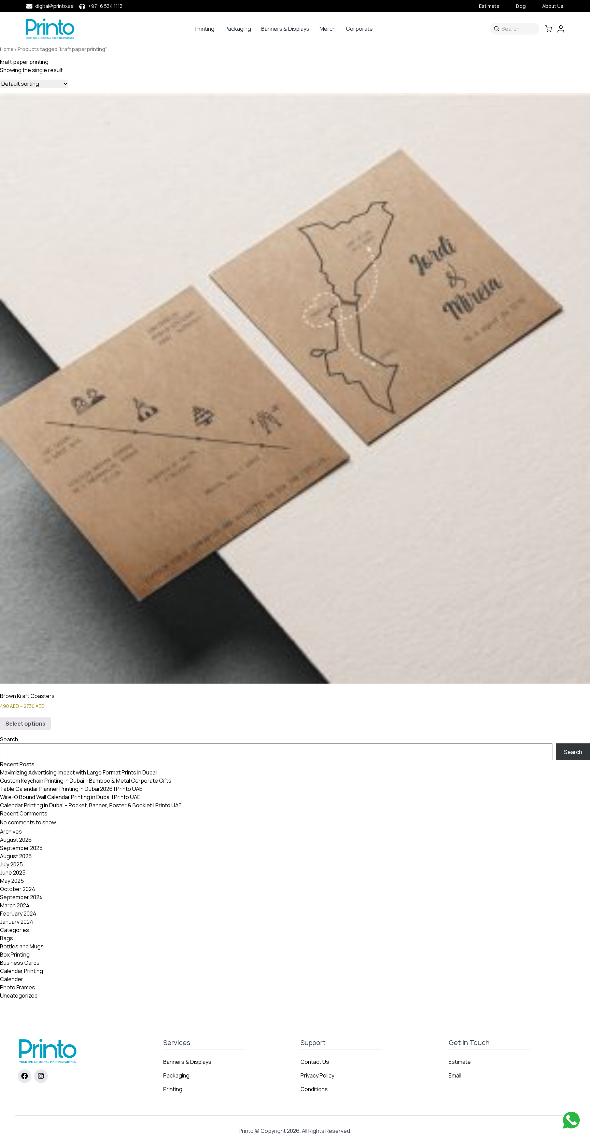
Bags (6, 938)
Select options (25, 723)
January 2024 (16, 921)
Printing (204, 28)
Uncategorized (19, 995)
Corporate (359, 28)
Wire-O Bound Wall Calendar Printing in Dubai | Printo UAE (70, 797)
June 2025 (13, 872)
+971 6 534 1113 (105, 6)
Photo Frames (17, 987)
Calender (11, 979)
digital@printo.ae (54, 6)
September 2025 (21, 848)
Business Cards (20, 962)
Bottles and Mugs (22, 946)
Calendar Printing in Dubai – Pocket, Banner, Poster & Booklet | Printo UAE (91, 805)
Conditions (314, 1089)
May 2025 (12, 880)
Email (455, 1075)
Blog (521, 6)
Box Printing (15, 954)
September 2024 (21, 897)
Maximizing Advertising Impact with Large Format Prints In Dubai (78, 772)
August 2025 (16, 856)
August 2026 (16, 839)
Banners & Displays (285, 28)
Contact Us (314, 1062)
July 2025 (11, 864)
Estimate (489, 6)
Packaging (238, 28)
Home (7, 48)
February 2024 (18, 913)
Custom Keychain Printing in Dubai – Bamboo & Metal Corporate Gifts (85, 780)
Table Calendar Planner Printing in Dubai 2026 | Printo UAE (71, 789)
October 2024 (17, 889)
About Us (552, 6)
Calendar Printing (21, 971)
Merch (328, 28)
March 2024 (14, 905)
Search (9, 739)
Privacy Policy (317, 1075)
